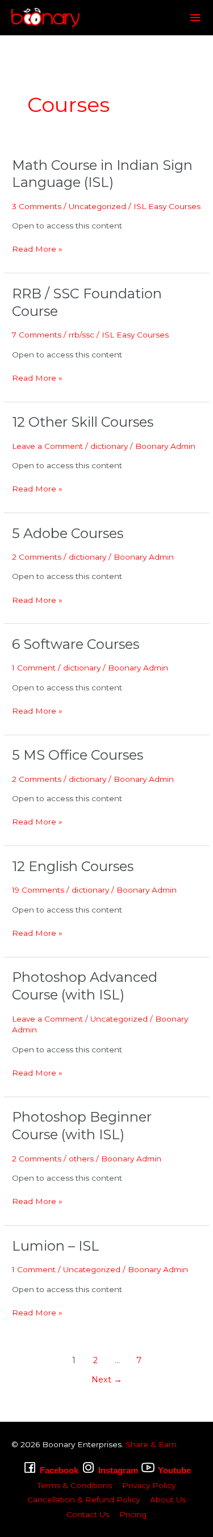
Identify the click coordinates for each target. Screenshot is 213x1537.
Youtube (174, 1470)
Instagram (118, 1470)
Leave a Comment (47, 446)
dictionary (109, 446)
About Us (168, 1499)
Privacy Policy (149, 1485)
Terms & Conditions (74, 1485)
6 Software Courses (75, 644)
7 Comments (36, 334)
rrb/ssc (81, 334)
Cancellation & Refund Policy (83, 1499)
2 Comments (36, 556)
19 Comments (38, 889)
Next (106, 1379)
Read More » (37, 248)
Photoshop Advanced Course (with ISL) (84, 986)
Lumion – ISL (55, 1246)
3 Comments (36, 206)
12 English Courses (72, 866)
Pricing (133, 1514)
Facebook (59, 1470)
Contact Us (87, 1514)
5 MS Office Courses (77, 755)
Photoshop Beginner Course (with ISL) (82, 1126)
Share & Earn (151, 1444)
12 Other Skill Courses (82, 422)
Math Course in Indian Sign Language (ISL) (102, 174)
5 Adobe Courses (67, 533)
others (81, 1158)
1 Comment (34, 667)
